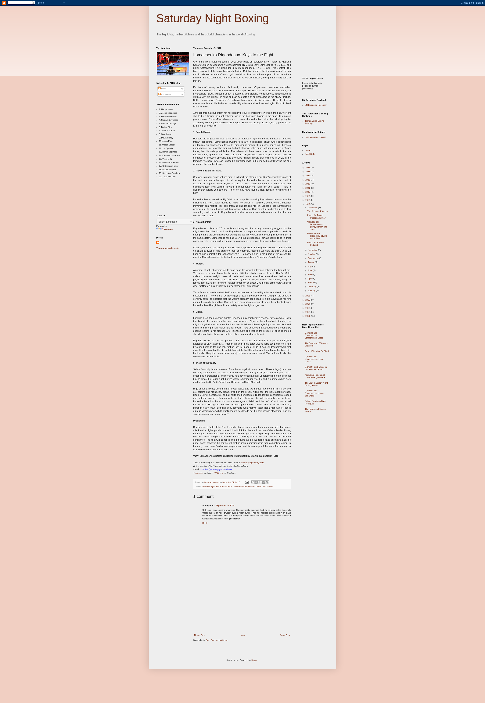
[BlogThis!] (256, 482)
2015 (308, 300)
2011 (308, 316)
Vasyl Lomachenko (265, 487)
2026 (308, 168)
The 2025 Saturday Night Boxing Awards (316, 384)
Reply (205, 523)
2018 (308, 200)
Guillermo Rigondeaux (211, 487)
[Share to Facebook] (263, 482)
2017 (308, 204)
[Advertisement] (242, 606)
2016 (308, 296)
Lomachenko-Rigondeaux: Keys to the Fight (317, 235)
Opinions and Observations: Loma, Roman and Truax (317, 226)
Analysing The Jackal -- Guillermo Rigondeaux (316, 376)
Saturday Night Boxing (212, 18)
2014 (308, 304)
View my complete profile (167, 248)
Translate (168, 229)
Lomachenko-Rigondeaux (244, 487)
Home (242, 635)
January (312, 290)
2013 (308, 308)
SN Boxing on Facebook (316, 105)
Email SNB (309, 154)
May (310, 274)
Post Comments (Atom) (217, 640)
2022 (308, 184)
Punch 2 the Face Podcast (315, 243)
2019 (308, 196)
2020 (308, 192)
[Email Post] (246, 482)
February (312, 286)
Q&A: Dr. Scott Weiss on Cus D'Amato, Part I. (316, 368)
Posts (164, 89)
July (310, 266)
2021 (308, 188)
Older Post (285, 635)
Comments (166, 94)
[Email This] (253, 482)
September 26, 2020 (225, 505)
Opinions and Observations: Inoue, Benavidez (314, 393)
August (311, 262)
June (310, 270)
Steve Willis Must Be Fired (317, 351)
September (313, 258)
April (310, 278)
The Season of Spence (317, 211)
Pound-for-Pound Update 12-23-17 (316, 216)
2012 (308, 312)
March (311, 282)
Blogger (254, 660)
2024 (308, 175)
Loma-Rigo (227, 487)
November (313, 250)
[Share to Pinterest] (267, 482)
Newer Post (199, 635)
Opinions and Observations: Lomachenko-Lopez (314, 335)
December (313, 207)
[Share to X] (260, 482)
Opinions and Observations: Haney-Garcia (315, 359)
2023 (308, 180)
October (312, 254)
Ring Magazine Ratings (315, 137)
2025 (308, 171)
